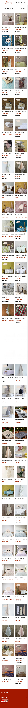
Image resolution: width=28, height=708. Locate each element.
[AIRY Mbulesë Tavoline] (8, 19)
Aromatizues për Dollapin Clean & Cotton (8, 111)
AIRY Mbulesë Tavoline (6, 27)
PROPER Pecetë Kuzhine (20, 499)
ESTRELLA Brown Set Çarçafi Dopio (21, 195)
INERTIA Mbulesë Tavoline (7, 276)
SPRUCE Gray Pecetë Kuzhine (7, 639)
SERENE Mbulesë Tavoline (20, 518)
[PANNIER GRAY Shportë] (8, 412)
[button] (5, 700)
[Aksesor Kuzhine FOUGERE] (21, 40)
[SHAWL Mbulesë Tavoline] (21, 589)
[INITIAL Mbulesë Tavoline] (21, 268)
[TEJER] (8, 650)
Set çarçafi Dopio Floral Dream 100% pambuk (8, 558)
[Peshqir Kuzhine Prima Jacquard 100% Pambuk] (8, 472)
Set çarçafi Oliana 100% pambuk (6, 597)
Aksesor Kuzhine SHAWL (7, 69)
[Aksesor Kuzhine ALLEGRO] (21, 19)
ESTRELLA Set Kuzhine (19, 215)
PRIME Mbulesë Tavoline (7, 499)
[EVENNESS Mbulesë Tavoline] (8, 226)
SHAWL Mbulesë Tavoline (20, 597)
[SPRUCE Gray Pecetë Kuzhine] (8, 631)
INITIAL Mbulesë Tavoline (20, 276)
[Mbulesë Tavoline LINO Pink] (10, 351)
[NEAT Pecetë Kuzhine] (21, 370)
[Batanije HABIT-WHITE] (8, 125)
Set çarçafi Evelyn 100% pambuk (6, 578)
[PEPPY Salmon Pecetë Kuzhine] (8, 452)
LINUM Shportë (20, 297)
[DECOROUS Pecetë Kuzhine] (8, 188)
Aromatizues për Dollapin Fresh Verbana (20, 111)
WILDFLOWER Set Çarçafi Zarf (20, 679)
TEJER (4, 658)
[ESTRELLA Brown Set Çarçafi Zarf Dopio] (8, 207)
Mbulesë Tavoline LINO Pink (9, 359)
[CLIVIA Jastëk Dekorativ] (21, 146)
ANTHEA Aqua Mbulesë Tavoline (8, 90)
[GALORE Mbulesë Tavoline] (21, 247)
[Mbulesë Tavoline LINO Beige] (10, 331)
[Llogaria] (22, 2)
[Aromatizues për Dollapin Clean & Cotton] (8, 104)
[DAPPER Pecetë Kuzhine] (21, 167)
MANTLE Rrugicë (20, 318)
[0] (25, 2)
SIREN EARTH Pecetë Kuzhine (7, 618)
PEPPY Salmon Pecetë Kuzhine (7, 460)
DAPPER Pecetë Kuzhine (20, 174)
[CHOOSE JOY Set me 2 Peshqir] (8, 146)
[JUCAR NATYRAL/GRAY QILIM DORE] (8, 289)
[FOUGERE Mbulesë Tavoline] (8, 247)
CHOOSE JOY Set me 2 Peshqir (7, 153)
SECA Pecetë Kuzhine (6, 518)
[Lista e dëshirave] (19, 2)
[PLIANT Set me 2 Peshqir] (21, 472)
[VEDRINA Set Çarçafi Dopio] (21, 650)
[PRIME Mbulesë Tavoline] (8, 491)
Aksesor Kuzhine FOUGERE (20, 48)
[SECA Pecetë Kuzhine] (8, 510)
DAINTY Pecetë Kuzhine (6, 174)
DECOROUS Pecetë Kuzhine (8, 195)
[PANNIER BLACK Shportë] (21, 391)
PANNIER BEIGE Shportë (6, 399)
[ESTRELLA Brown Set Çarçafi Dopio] (21, 188)
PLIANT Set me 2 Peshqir (20, 479)
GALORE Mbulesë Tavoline (20, 255)
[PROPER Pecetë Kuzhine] (21, 491)
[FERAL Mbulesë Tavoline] (21, 226)
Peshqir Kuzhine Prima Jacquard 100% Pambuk (7, 479)
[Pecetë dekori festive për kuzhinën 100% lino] (21, 412)
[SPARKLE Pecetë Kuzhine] (21, 610)
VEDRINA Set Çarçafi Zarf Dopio (6, 679)
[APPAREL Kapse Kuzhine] (21, 83)
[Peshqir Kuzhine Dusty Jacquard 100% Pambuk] (21, 452)
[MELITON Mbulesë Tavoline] (8, 370)
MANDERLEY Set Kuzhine (7, 318)
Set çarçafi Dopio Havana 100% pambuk (21, 558)
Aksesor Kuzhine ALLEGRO (20, 27)
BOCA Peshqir (19, 132)
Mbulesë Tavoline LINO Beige (9, 339)
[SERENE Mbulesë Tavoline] (21, 510)
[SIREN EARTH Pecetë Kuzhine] (8, 610)
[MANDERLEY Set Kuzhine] (8, 310)
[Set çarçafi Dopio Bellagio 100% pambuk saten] (21, 531)
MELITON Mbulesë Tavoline (7, 378)
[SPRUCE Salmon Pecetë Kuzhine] (21, 631)
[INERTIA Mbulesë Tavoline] (8, 268)
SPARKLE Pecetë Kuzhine (20, 618)
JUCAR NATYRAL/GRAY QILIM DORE (6, 297)
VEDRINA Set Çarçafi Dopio (20, 658)
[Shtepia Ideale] (8, 2)
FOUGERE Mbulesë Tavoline (8, 255)
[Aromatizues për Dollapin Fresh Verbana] (21, 104)
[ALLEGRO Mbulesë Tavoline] (21, 61)
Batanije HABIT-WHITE (7, 132)
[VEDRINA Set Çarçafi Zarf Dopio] (8, 671)
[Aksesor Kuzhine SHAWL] (8, 61)
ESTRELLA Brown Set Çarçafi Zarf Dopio (7, 215)
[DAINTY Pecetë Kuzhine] (8, 167)
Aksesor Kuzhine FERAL (7, 48)
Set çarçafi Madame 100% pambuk (19, 578)
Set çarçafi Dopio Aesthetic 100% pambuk (8, 539)
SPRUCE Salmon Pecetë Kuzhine (20, 639)
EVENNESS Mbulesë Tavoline (8, 234)
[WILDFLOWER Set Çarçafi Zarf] (21, 671)
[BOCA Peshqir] (21, 125)
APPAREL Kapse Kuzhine (19, 90)
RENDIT (23, 8)
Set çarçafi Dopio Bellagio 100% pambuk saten (21, 539)
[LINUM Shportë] (21, 289)
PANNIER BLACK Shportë (19, 399)
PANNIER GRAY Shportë (6, 420)
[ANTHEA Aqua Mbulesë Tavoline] (8, 83)
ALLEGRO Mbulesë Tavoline (21, 69)
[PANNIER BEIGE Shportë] (8, 391)
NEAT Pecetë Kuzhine (19, 378)
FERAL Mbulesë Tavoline (20, 234)
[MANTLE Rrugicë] (21, 310)
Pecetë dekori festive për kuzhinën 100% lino (20, 420)
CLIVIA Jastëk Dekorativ (19, 153)
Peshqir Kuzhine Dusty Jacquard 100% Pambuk (20, 460)
